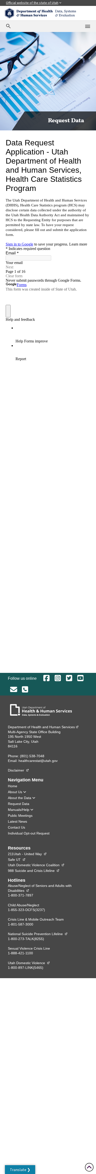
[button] (20, 1169)
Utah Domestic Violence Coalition (36, 865)
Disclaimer (18, 770)
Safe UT (17, 860)
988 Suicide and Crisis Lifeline (34, 871)
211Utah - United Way (27, 854)
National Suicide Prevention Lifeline (38, 934)
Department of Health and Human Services (43, 727)
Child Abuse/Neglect (23, 905)
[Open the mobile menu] (87, 26)
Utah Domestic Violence (29, 963)
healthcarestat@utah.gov (38, 761)
